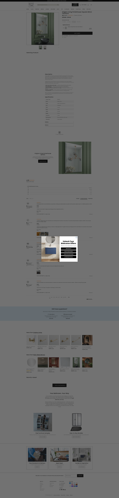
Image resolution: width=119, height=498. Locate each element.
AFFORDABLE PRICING (68, 256)
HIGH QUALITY (68, 248)
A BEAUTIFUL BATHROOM (68, 254)
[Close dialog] (76, 237)
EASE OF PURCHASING (68, 251)
